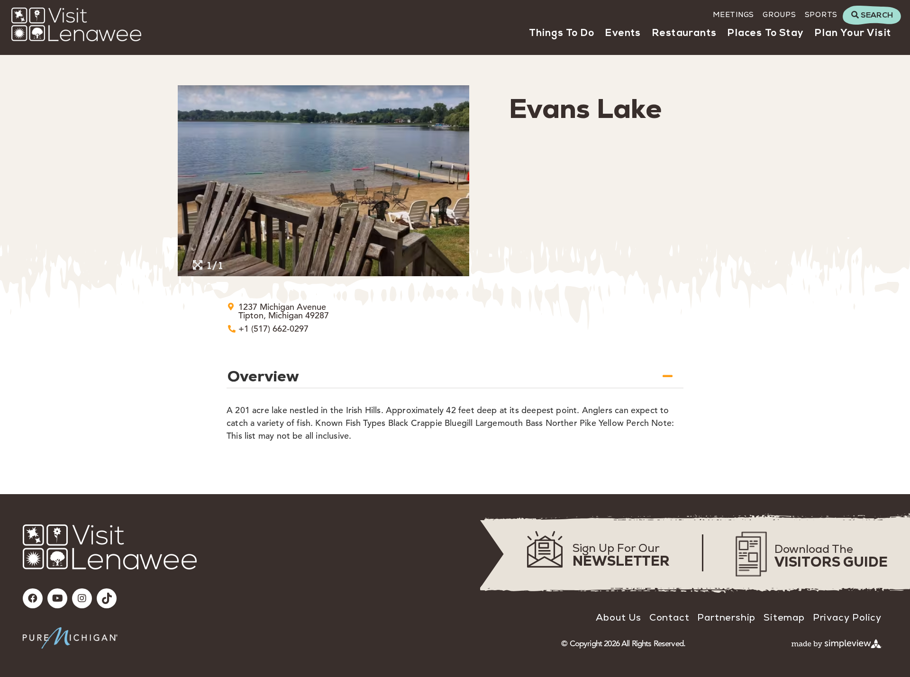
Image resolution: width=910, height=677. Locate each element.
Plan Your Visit (853, 33)
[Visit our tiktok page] (107, 598)
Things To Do (561, 33)
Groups (779, 14)
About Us (618, 617)
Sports (821, 14)
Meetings (733, 14)
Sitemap (784, 617)
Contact (669, 617)
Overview (263, 376)
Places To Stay (765, 33)
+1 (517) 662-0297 (273, 329)
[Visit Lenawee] (76, 24)
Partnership (726, 617)
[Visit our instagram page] (82, 598)
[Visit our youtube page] (57, 598)
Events (623, 33)
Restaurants (684, 33)
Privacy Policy (847, 617)
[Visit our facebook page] (33, 598)
